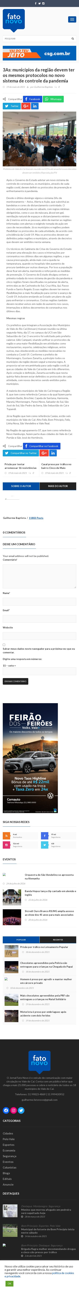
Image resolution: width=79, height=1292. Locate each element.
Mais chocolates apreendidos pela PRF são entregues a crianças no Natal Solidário (44, 997)
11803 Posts (36, 517)
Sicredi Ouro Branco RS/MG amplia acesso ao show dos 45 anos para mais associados (49, 913)
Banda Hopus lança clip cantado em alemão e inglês (50, 893)
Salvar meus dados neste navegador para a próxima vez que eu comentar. (39, 650)
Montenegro (40, 1206)
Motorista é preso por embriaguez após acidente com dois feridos (43, 1013)
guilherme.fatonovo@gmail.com (40, 1099)
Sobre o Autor (21, 486)
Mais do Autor (58, 486)
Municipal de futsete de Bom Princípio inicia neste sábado (47, 1231)
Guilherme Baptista (43, 87)
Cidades (8, 1133)
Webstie (8, 627)
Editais (7, 1178)
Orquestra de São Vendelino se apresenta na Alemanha (49, 876)
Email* (6, 610)
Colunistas (9, 1167)
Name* (6, 593)
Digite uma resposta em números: (22, 659)
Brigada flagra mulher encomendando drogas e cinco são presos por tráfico (48, 1250)
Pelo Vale (9, 1139)
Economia (9, 1150)
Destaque (26, 1206)
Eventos (8, 1161)
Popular (21, 940)
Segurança (9, 1156)
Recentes (58, 940)
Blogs (6, 1173)
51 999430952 (56, 1094)
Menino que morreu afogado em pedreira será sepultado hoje (46, 1211)
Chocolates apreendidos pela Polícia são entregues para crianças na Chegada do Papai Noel (46, 966)
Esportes (8, 1144)
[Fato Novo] (14, 20)
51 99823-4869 (37, 1094)
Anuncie (8, 1184)
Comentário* (10, 559)
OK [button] (9, 1283)
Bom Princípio (29, 1225)
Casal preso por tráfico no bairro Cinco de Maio (56, 466)
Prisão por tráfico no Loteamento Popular (44, 947)
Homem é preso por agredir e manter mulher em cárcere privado (46, 981)
